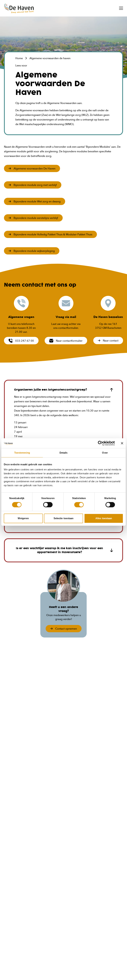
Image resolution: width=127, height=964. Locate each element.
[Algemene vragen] (21, 303)
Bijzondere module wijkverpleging (34, 251)
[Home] (19, 8)
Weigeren (23, 518)
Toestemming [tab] (22, 452)
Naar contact (110, 340)
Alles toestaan (103, 518)
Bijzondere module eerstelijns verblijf (36, 218)
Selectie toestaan (64, 518)
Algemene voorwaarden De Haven (34, 168)
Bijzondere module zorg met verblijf (35, 185)
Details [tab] (64, 452)
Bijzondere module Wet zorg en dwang (37, 201)
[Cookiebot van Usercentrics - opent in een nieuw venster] (100, 443)
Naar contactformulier (69, 341)
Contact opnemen (66, 628)
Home (19, 58)
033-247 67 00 (24, 341)
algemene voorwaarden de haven (49, 58)
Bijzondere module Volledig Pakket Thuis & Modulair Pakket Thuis (53, 234)
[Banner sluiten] (122, 443)
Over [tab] (105, 452)
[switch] (48, 504)
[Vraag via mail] (66, 303)
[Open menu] (121, 8)
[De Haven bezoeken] (108, 303)
